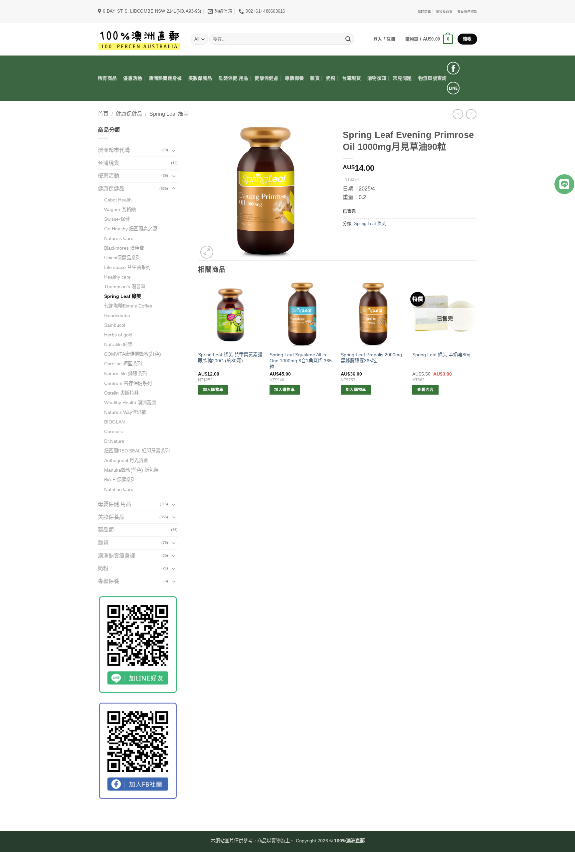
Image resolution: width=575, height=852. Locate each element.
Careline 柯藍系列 (123, 363)
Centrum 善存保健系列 (128, 383)
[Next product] (458, 114)
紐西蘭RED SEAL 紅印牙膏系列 (137, 450)
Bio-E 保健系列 (119, 479)
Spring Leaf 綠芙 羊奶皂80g (441, 354)
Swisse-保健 (117, 219)
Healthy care (117, 277)
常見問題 (402, 78)
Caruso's (113, 431)
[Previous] (198, 344)
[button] (429, 39)
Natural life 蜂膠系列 (125, 373)
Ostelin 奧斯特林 (121, 393)
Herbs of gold (118, 334)
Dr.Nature (114, 441)
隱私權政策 (444, 11)
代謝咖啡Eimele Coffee (128, 305)
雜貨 (315, 78)
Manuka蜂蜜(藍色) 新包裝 (131, 470)
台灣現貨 (351, 78)
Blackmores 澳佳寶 (124, 248)
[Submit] (348, 39)
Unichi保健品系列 (122, 257)
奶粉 (331, 78)
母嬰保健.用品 (233, 78)
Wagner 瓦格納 (120, 209)
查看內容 (425, 390)
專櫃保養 (294, 78)
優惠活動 (132, 78)
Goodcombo (117, 315)
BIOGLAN (114, 422)
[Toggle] (174, 150)
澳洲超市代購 (114, 150)
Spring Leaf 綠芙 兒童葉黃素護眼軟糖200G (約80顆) (230, 358)
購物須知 (376, 78)
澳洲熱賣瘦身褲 (165, 78)
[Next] (477, 344)
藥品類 (106, 530)
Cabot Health (118, 199)
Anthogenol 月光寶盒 (126, 460)
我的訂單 (424, 11)
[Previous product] (471, 114)
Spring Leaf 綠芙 (169, 114)
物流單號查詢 (432, 78)
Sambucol (114, 325)
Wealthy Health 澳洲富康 (130, 402)
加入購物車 (213, 390)
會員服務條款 (467, 11)
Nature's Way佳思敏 (125, 412)
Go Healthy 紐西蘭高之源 (130, 228)
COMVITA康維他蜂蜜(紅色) (132, 354)
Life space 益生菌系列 (127, 267)
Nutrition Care (118, 489)
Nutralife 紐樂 (118, 344)
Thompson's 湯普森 (124, 286)
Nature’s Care (118, 238)
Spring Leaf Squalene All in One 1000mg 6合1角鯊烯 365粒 (301, 361)
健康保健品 (266, 78)
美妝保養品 (200, 78)
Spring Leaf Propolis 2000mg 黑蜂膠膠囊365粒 (371, 358)
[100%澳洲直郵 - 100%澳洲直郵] (139, 39)
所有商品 (107, 78)
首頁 (103, 114)
